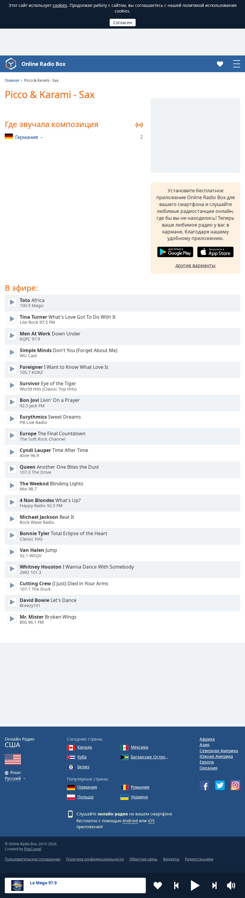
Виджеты (171, 859)
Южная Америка (216, 756)
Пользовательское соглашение (32, 859)
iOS (151, 820)
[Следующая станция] (214, 885)
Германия (87, 787)
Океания (209, 768)
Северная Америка (219, 750)
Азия (204, 744)
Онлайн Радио (19, 742)
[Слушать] (12, 302)
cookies (60, 5)
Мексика (139, 747)
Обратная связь (143, 859)
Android (130, 820)
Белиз (83, 767)
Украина (139, 797)
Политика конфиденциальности (95, 859)
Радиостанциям (199, 859)
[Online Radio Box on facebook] (204, 785)
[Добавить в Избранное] (158, 885)
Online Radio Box (43, 63)
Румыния (140, 787)
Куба (82, 757)
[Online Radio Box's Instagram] (235, 785)
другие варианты (195, 265)
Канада (84, 747)
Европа (207, 762)
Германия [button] (26, 137)
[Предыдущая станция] (176, 885)
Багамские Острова (150, 757)
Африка (207, 739)
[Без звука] (233, 885)
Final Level (32, 848)
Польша (85, 797)
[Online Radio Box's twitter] (220, 785)
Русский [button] (13, 778)
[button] (195, 885)
